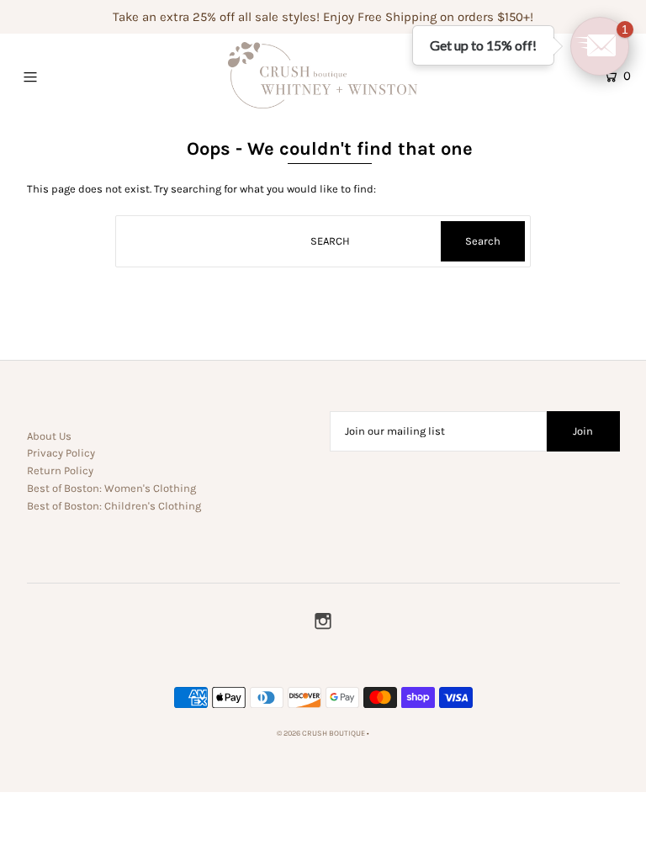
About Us (49, 436)
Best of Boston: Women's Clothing (111, 488)
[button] (599, 46)
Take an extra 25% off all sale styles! (216, 16)
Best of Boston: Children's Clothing (114, 505)
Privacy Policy (61, 452)
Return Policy (60, 470)
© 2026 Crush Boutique (321, 733)
